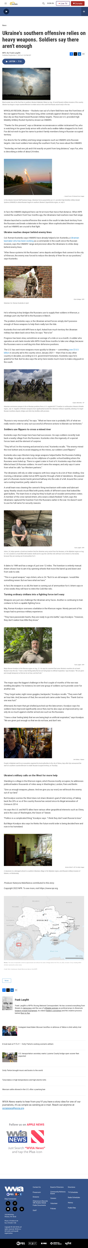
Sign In (50, 3)
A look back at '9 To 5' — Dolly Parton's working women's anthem (27, 1044)
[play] (6, 11)
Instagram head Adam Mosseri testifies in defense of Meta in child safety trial (49, 1027)
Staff (35, 1210)
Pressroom (37, 1192)
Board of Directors (57, 1187)
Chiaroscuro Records (40, 1201)
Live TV (63, 3)
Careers (53, 1198)
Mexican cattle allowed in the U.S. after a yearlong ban (23, 1089)
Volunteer (54, 1203)
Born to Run (25, 1013)
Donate (78, 3)
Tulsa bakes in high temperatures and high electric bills (24, 1080)
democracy (27, 1008)
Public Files (72, 1208)
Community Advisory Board (58, 1192)
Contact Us (37, 1187)
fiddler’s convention (54, 1011)
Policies (53, 1208)
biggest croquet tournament (26, 1011)
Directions (71, 1187)
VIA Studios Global (39, 1203)
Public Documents (39, 1205)
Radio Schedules (74, 1197)
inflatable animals (51, 1008)
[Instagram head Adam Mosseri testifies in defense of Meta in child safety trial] (9, 1031)
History (70, 1203)
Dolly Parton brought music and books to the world (22, 1070)
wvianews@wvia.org (13, 1108)
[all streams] (84, 11)
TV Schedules (73, 1192)
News (4, 25)
